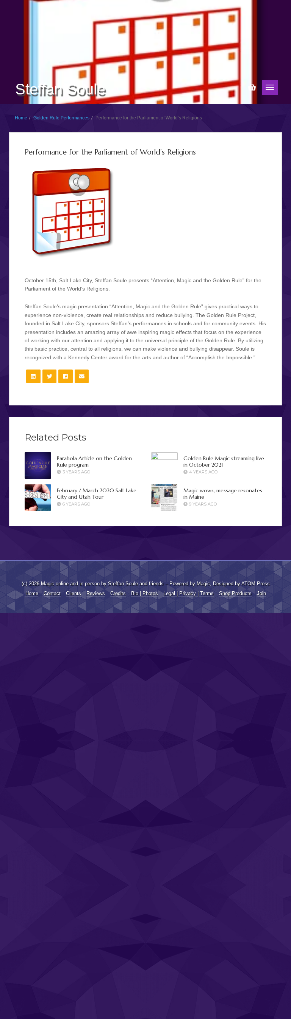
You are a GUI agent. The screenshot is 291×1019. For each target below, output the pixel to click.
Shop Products (235, 593)
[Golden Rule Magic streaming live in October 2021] (164, 735)
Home (21, 118)
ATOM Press (255, 583)
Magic (203, 583)
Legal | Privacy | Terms (188, 593)
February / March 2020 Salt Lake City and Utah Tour (96, 493)
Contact (52, 593)
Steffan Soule (60, 89)
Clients (73, 593)
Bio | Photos (144, 593)
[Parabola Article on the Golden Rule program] (38, 465)
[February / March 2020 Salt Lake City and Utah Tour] (38, 497)
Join (261, 593)
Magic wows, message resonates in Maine (222, 493)
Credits (118, 593)
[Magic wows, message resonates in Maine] (164, 497)
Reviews (95, 593)
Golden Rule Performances (61, 118)
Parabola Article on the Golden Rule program (94, 461)
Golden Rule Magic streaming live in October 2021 (223, 461)
